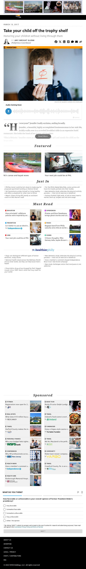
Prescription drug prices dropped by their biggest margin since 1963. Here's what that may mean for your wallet (22, 270)
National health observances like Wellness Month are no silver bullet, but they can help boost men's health (22, 261)
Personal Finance (13, 439)
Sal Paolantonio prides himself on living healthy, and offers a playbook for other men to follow (22, 192)
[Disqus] (43, 305)
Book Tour (50, 402)
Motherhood (22, 47)
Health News (12, 463)
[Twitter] (60, 42)
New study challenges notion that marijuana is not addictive (62, 265)
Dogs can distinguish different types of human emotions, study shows (21, 256)
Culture (18, 16)
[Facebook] (56, 42)
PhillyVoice (5, 17)
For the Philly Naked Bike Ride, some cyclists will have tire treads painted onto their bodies (62, 188)
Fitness (10, 402)
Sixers (48, 235)
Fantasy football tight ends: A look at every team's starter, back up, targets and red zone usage (62, 196)
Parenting (11, 47)
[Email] (76, 42)
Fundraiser (50, 426)
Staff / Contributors (12, 556)
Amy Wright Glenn (24, 40)
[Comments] (72, 42)
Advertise (8, 544)
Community (50, 451)
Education (11, 210)
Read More (43, 136)
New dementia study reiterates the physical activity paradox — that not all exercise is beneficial (63, 192)
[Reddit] (68, 42)
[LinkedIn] (64, 42)
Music (48, 223)
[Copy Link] (80, 42)
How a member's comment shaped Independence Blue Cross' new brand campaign (62, 261)
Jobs (8, 235)
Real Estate (11, 414)
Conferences (12, 451)
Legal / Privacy (10, 552)
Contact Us (8, 548)
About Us (7, 540)
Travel (48, 414)
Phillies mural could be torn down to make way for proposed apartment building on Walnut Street (23, 188)
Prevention (11, 223)
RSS (5, 560)
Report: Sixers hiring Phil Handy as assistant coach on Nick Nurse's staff (21, 196)
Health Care (11, 476)
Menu (82, 17)
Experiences (51, 210)
